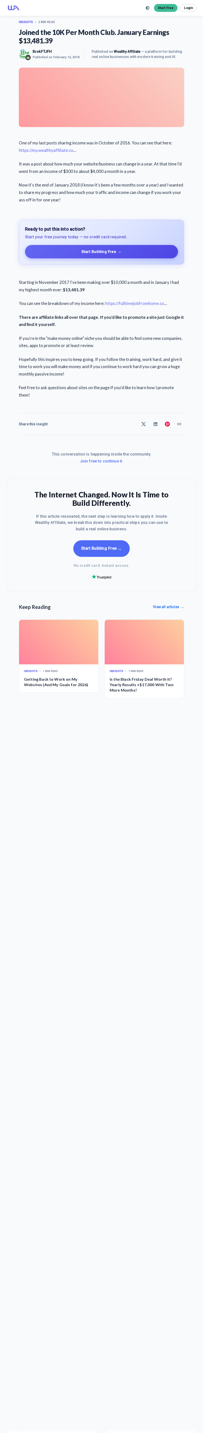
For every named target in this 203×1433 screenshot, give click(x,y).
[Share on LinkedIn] (155, 424)
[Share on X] (144, 424)
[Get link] (179, 424)
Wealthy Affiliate (127, 52)
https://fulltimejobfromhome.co (134, 303)
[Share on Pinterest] (167, 424)
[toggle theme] (148, 8)
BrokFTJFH (42, 51)
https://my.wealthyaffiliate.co (46, 150)
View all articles (168, 607)
